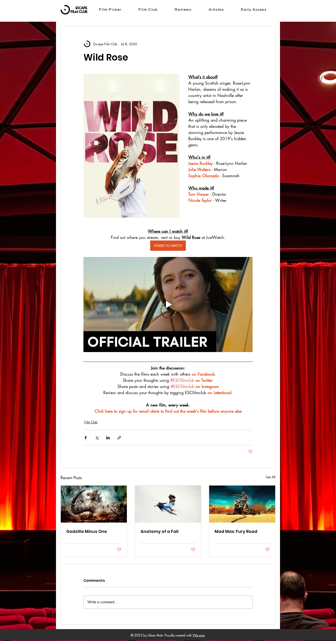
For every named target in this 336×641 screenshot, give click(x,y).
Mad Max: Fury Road (236, 531)
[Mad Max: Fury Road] (242, 504)
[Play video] (168, 304)
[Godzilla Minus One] (94, 504)
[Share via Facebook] (85, 437)
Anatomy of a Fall (160, 531)
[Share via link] (119, 437)
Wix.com (199, 635)
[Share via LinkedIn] (108, 437)
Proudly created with (179, 635)
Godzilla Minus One (86, 531)
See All (270, 477)
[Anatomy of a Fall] (168, 504)
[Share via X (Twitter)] (97, 437)
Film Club (90, 422)
